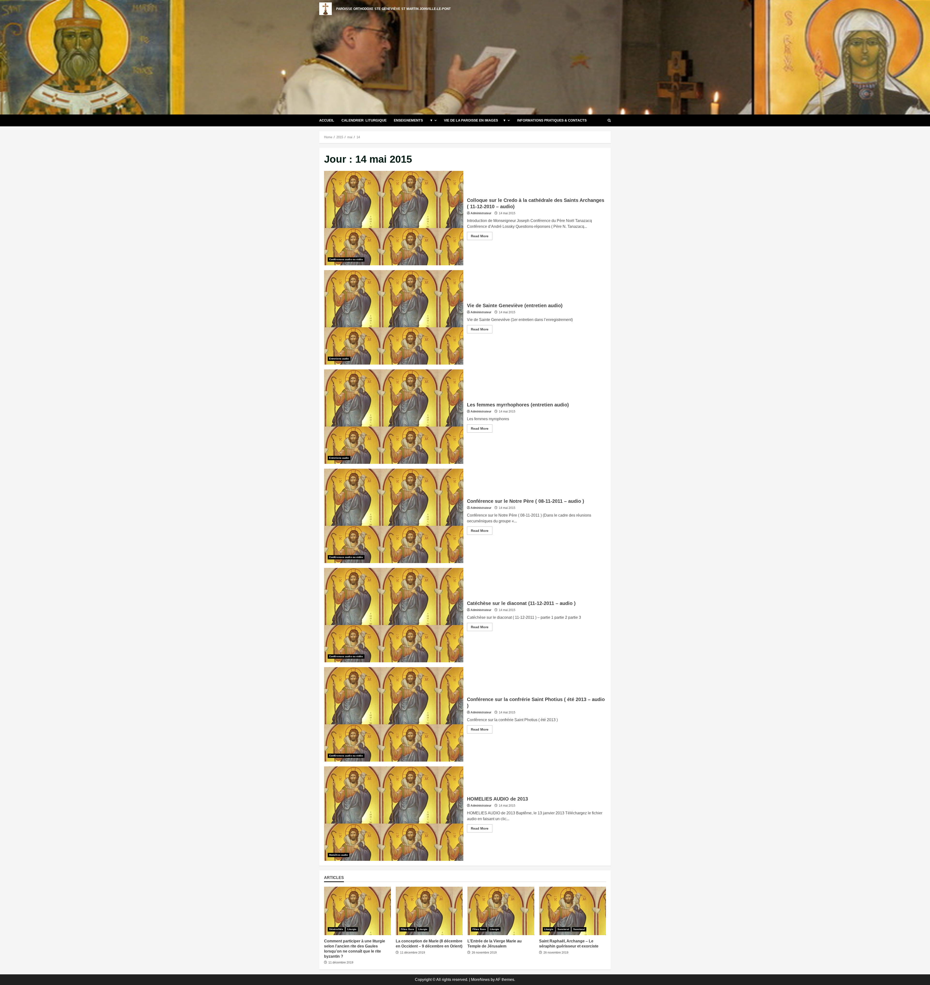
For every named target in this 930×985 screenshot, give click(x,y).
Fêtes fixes (407, 929)
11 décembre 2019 (340, 962)
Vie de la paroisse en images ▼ (475, 120)
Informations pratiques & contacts (552, 120)
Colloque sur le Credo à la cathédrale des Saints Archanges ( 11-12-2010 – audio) (393, 218)
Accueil (326, 120)
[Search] (609, 120)
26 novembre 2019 (484, 952)
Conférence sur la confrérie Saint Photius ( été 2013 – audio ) (393, 714)
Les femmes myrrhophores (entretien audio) (393, 416)
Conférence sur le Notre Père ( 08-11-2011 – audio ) (393, 516)
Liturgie (351, 929)
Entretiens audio (339, 358)
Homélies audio (338, 855)
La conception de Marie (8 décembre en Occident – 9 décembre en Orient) (429, 911)
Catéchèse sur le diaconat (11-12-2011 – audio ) (393, 615)
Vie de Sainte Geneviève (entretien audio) (393, 317)
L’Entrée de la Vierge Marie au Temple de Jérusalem (500, 911)
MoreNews (480, 979)
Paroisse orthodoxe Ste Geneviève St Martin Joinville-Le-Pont (393, 9)
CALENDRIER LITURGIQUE (364, 120)
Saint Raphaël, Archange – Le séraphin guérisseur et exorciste (572, 911)
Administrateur (481, 213)
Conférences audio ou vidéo (346, 259)
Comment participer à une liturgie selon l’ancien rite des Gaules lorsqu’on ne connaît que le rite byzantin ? (357, 911)
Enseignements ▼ (413, 120)
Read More (481, 237)
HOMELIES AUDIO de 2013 (393, 813)
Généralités (336, 929)
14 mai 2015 (507, 213)
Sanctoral (563, 929)
